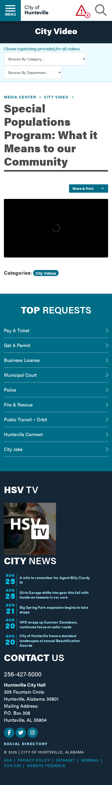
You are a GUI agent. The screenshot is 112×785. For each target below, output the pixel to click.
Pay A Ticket (16, 330)
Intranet (65, 760)
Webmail (90, 760)
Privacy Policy (34, 760)
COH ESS (12, 765)
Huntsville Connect (23, 434)
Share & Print (83, 188)
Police (10, 389)
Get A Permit (17, 345)
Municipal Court (20, 375)
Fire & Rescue (18, 404)
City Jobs (13, 449)
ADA (8, 760)
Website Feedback (46, 765)
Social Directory (26, 743)
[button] (81, 10)
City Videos (45, 273)
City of (36, 10)
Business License (22, 360)
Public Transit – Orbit (25, 419)
